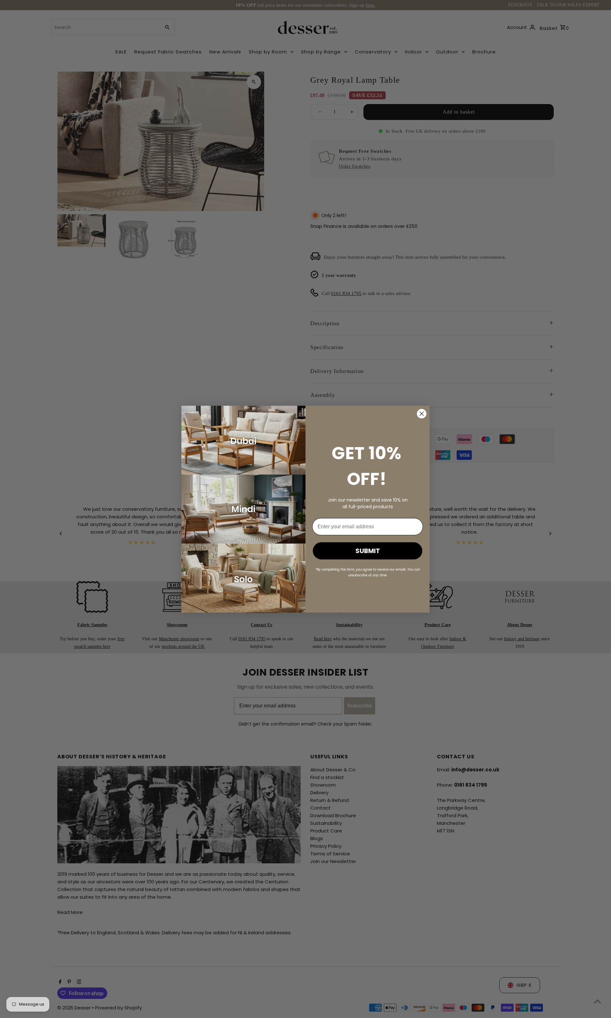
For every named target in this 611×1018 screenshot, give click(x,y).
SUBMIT (367, 550)
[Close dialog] (421, 413)
